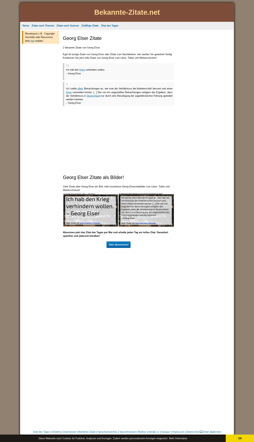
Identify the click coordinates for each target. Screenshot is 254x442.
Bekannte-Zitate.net (127, 12)
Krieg (82, 69)
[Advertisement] (40, 102)
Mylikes (142, 431)
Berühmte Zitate (87, 431)
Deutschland (93, 95)
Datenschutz (193, 431)
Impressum (178, 431)
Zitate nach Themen (43, 25)
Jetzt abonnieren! (118, 244)
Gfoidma (56, 431)
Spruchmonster (128, 431)
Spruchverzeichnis (108, 431)
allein (80, 88)
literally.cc (153, 431)
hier (32, 40)
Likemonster (69, 431)
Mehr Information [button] (178, 438)
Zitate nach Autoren (68, 25)
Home (25, 25)
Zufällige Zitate (90, 25)
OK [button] (240, 438)
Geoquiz (165, 431)
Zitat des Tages (109, 25)
